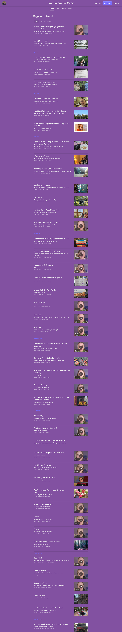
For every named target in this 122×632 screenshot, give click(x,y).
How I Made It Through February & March (52, 239)
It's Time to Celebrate (43, 70)
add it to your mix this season (43, 495)
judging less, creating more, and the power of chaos (50, 443)
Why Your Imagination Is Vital (47, 542)
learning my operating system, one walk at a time (49, 113)
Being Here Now (41, 41)
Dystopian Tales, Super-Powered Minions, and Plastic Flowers (51, 143)
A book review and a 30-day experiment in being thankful (51, 187)
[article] (61, 31)
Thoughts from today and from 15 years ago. (48, 200)
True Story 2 (39, 416)
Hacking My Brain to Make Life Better (50, 111)
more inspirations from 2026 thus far (45, 241)
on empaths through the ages (43, 531)
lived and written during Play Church (45, 418)
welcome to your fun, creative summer (46, 101)
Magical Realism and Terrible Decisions (51, 624)
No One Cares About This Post (46, 210)
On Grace (38, 197)
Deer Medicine (40, 595)
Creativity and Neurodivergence (48, 277)
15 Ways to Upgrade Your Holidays (48, 608)
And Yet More (39, 302)
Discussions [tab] (47, 21)
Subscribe (107, 3)
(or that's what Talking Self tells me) (45, 212)
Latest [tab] (37, 21)
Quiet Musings (40, 570)
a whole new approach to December (45, 610)
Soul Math (38, 558)
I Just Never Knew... (42, 156)
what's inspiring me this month (43, 627)
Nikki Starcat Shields (47, 33)
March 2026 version (40, 292)
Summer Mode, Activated (44, 82)
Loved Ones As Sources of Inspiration (49, 57)
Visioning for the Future (44, 477)
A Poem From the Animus (42, 507)
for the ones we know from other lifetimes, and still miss (51, 317)
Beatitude (38, 529)
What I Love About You (43, 504)
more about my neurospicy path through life (47, 158)
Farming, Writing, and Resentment (48, 169)
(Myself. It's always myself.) (42, 128)
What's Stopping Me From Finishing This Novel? (51, 124)
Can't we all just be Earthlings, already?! (46, 330)
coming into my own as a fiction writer (46, 72)
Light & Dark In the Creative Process (49, 440)
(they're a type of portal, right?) (43, 519)
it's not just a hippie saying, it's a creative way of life (50, 43)
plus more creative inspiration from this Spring (48, 146)
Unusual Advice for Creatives (46, 98)
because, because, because (42, 430)
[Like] (35, 36)
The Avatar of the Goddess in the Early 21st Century (52, 371)
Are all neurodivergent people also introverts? (49, 27)
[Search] (96, 3)
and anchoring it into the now (43, 480)
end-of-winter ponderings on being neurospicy (48, 280)
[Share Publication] (100, 3)
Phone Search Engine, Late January (49, 452)
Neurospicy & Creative (43, 265)
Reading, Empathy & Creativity (47, 222)
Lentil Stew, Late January (44, 465)
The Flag (37, 327)
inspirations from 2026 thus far (43, 402)
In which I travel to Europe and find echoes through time (51, 560)
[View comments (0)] (47, 36)
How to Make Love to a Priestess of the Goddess (50, 345)
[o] (81, 30)
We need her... (38, 375)
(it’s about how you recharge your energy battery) (49, 31)
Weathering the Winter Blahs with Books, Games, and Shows (51, 398)
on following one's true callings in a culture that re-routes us (52, 171)
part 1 (36, 267)
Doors (36, 517)
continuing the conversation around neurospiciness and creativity (51, 254)
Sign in (116, 3)
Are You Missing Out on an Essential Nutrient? (49, 491)
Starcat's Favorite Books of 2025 (47, 358)
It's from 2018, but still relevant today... (46, 348)
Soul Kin (37, 315)
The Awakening (40, 385)
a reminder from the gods (42, 598)
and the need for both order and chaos (46, 60)
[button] (52, 9)
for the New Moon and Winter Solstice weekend (48, 573)
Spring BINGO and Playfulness (47, 251)
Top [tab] (41, 21)
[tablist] (43, 21)
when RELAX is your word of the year (45, 84)
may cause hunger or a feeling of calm (45, 467)
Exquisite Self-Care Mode (45, 290)
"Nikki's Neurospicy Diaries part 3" (44, 225)
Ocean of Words (40, 583)
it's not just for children (41, 544)
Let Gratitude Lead (42, 185)
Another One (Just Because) (45, 428)
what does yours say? (40, 455)
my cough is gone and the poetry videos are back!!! (49, 585)
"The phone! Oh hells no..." (42, 387)
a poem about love (39, 305)
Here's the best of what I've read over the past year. (49, 360)
